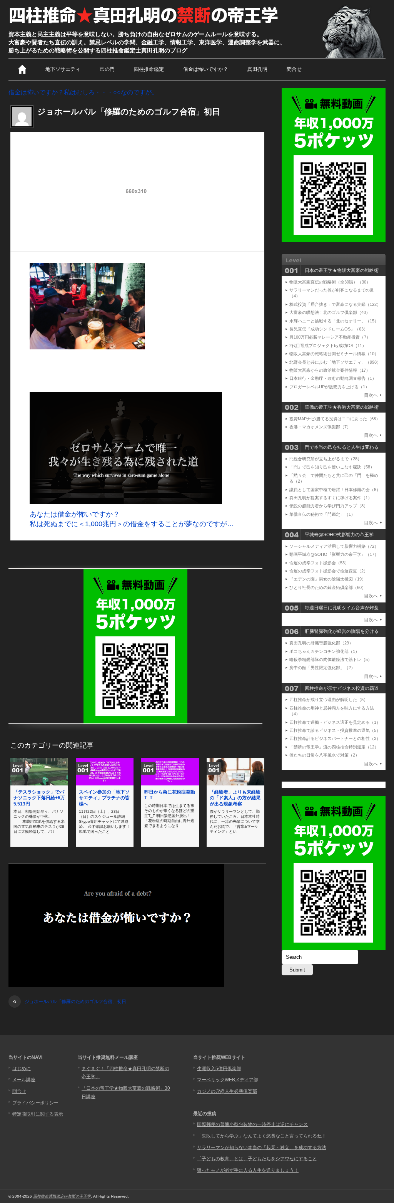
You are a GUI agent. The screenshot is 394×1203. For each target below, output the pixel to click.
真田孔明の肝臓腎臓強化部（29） (321, 643)
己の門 (107, 69)
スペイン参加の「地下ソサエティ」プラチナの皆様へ (104, 798)
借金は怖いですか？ (205, 69)
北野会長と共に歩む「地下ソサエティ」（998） (335, 362)
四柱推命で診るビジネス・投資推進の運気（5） (335, 730)
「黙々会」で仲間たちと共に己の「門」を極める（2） (333, 478)
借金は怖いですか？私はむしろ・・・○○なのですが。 (83, 92)
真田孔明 (257, 69)
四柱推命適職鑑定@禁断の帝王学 (62, 1196)
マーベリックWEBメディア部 (227, 1079)
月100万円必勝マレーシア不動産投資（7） (330, 337)
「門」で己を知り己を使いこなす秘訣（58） (331, 467)
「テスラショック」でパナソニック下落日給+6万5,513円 (39, 798)
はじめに (21, 1068)
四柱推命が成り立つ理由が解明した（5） (328, 699)
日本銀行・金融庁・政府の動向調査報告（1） (332, 378)
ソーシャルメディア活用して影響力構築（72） (334, 546)
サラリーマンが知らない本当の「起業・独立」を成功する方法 (261, 1147)
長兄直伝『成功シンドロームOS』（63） (328, 329)
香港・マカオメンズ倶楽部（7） (320, 426)
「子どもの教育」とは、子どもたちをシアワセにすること (257, 1158)
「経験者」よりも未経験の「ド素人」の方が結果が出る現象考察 (235, 798)
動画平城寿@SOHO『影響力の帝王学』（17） (334, 554)
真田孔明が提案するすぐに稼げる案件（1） (330, 497)
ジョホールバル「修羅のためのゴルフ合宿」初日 (69, 1001)
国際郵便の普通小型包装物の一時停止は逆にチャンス (252, 1124)
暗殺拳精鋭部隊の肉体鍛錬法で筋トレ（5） (330, 659)
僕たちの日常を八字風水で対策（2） (324, 755)
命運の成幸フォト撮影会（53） (319, 562)
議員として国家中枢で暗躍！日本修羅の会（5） (335, 489)
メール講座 (23, 1079)
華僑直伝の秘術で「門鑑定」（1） (322, 514)
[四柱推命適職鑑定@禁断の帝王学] (144, 24)
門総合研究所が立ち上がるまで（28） (325, 458)
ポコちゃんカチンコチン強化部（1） (324, 651)
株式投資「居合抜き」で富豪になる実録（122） (335, 304)
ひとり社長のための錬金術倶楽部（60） (327, 587)
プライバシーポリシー (35, 1103)
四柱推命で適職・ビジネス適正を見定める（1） (335, 722)
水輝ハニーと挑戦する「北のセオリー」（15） (334, 321)
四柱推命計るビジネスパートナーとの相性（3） (335, 738)
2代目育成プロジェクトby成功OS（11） (327, 345)
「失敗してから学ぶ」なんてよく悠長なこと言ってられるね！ (261, 1136)
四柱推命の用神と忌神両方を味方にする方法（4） (331, 711)
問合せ (294, 69)
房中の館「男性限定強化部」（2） (322, 667)
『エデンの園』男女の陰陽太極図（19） (327, 579)
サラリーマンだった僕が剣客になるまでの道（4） (331, 293)
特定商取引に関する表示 (37, 1114)
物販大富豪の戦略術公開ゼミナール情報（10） (334, 353)
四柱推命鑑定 (149, 69)
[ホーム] (22, 69)
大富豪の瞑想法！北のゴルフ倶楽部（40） (329, 312)
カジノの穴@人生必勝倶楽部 (227, 1091)
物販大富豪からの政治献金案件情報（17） (329, 370)
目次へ (371, 395)
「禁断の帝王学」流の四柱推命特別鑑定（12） (334, 747)
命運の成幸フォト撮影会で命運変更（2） (328, 571)
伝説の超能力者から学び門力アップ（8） (328, 505)
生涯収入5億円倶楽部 (219, 1068)
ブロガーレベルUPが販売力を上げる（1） (329, 386)
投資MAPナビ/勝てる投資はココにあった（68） (334, 418)
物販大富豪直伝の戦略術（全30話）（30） (330, 282)
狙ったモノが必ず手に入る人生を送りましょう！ (248, 1170)
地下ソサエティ (62, 69)
